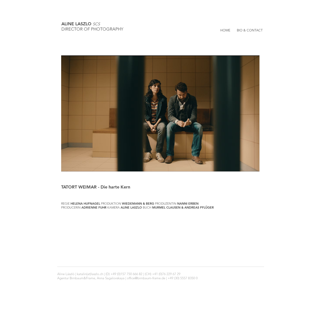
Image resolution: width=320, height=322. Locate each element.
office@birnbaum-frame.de (146, 278)
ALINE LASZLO (80, 23)
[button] (160, 113)
